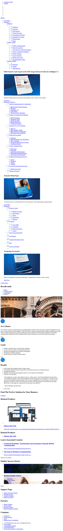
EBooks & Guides (17, 211)
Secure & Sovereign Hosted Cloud (18, 166)
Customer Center (8, 2)
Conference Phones (15, 144)
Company (11, 221)
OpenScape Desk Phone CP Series (19, 142)
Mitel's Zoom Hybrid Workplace (18, 107)
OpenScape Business (15, 123)
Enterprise (15, 64)
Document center (8, 494)
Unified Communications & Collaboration (20, 104)
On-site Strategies (17, 55)
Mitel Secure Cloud (15, 169)
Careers (14, 231)
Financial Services (17, 33)
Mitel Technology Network (11, 508)
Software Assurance (14, 171)
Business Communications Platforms (18, 115)
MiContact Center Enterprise (17, 133)
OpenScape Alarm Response (17, 154)
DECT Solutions (14, 141)
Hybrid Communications (18, 46)
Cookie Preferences (9, 527)
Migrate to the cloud (17, 57)
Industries (9, 23)
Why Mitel (7, 20)
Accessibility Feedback (10, 526)
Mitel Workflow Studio (16, 130)
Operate (12, 162)
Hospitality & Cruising (18, 37)
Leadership (15, 227)
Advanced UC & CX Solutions (17, 125)
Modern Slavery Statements (11, 520)
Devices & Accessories (15, 135)
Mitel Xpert (13, 149)
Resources (7, 206)
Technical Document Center (16, 239)
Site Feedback (7, 524)
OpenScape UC (14, 110)
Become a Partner (8, 507)
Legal (5, 518)
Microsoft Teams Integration (17, 113)
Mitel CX (12, 128)
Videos (14, 215)
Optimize (12, 164)
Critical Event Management (17, 152)
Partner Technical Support (10, 493)
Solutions (6, 22)
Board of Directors (17, 229)
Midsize (14, 66)
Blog (10, 243)
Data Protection (8, 517)
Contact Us (7, 515)
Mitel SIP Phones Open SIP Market (19, 139)
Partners (6, 3)
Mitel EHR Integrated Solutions (18, 153)
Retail (14, 41)
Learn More (7, 204)
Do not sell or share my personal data (13, 529)
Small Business (16, 68)
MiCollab (12, 108)
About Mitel (15, 225)
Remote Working (16, 53)
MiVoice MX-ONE (15, 122)
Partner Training (8, 504)
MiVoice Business (15, 118)
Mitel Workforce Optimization (18, 131)
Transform (13, 161)
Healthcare (15, 27)
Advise (12, 159)
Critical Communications (15, 146)
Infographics (15, 217)
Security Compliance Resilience (20, 51)
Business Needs (11, 42)
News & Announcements (15, 232)
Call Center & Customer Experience (21, 49)
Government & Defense (18, 35)
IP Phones (13, 138)
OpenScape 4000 (14, 121)
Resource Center (13, 208)
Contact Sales (4, 283)
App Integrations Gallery (18, 59)
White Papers (15, 213)
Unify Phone (13, 111)
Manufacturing (16, 39)
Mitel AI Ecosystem (17, 48)
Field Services (16, 31)
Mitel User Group (8, 497)
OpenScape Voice (15, 119)
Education (15, 29)
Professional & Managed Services (18, 156)
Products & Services (9, 102)
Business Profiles (11, 61)
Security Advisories (14, 246)
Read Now (7, 100)
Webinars (14, 219)
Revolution (13, 150)
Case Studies (12, 236)
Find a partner (7, 506)
